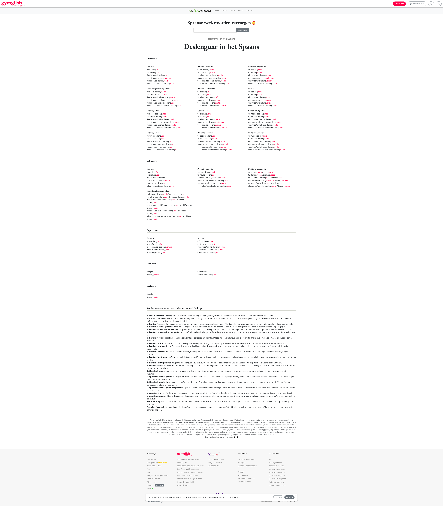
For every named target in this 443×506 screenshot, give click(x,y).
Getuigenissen (152, 462)
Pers (148, 469)
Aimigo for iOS (213, 466)
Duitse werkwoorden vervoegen (256, 432)
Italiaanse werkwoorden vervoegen (181, 434)
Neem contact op (153, 479)
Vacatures (150, 485)
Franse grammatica (276, 462)
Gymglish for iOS (183, 485)
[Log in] (439, 4)
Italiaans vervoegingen (277, 485)
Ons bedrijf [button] (151, 454)
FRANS (216, 11)
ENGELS (224, 11)
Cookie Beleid (236, 497)
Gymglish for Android (185, 482)
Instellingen (278, 497)
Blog (148, 472)
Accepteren (289, 497)
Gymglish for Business (246, 459)
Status (149, 488)
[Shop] (431, 4)
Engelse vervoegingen (277, 475)
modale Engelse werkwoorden (262, 434)
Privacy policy (152, 482)
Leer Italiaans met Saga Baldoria (189, 479)
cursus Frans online (282, 422)
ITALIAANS (249, 11)
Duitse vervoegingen (276, 482)
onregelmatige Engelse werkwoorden (236, 434)
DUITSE (240, 11)
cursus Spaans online (249, 422)
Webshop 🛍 (182, 462)
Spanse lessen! (228, 420)
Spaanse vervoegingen (277, 479)
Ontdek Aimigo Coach (216, 459)
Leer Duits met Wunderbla (187, 475)
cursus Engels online (232, 422)
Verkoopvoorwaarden (246, 478)
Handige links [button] (274, 454)
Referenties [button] (242, 454)
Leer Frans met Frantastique (188, 469)
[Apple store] (237, 437)
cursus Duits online (266, 422)
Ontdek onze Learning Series (188, 459)
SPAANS (233, 11)
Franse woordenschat (277, 469)
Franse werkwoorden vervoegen (281, 432)
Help (270, 459)
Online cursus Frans (276, 466)
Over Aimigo (151, 459)
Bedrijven (241, 462)
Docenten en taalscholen (247, 466)
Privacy (241, 472)
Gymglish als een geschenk (157, 475)
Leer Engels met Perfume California (191, 466)
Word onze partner (154, 466)
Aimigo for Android (215, 462)
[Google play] (234, 437)
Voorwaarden (243, 475)
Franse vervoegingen (277, 472)
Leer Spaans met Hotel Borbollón (190, 472)
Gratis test (399, 3)
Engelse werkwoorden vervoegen (208, 434)
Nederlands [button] (417, 3)
